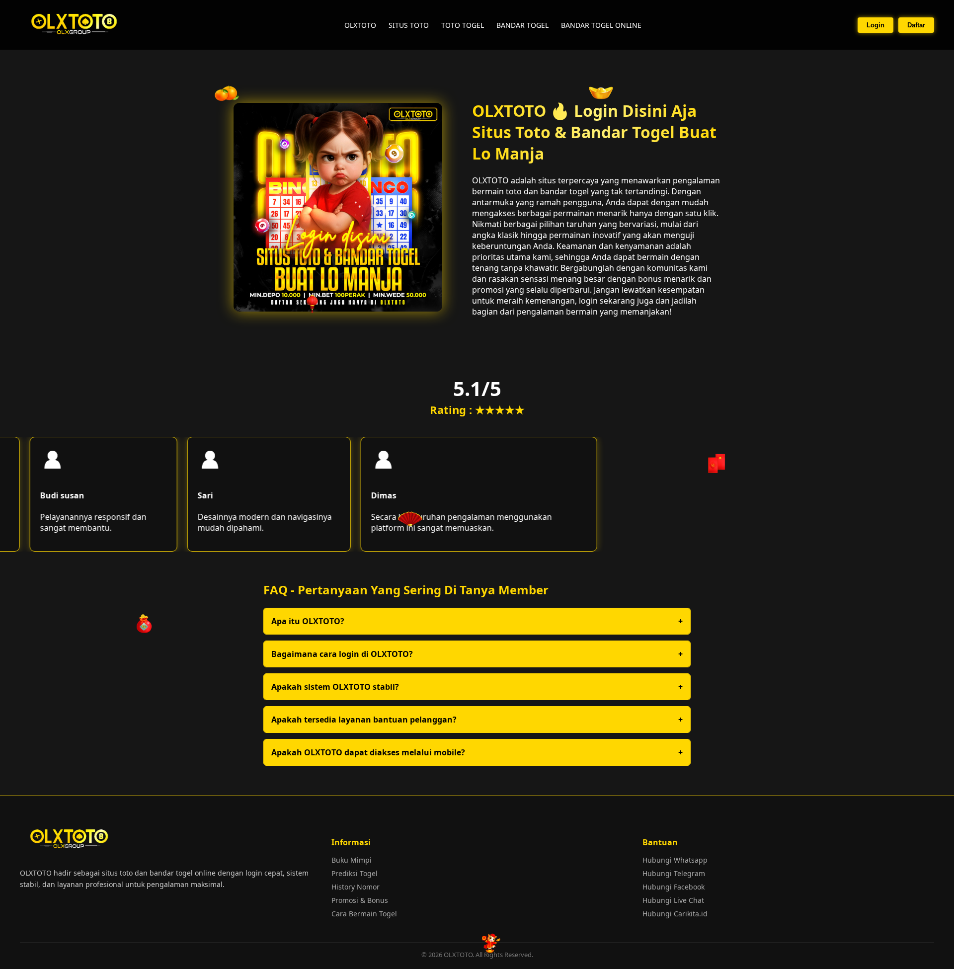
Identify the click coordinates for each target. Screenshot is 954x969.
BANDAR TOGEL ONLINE (601, 25)
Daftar (916, 25)
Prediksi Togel (354, 873)
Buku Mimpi (351, 860)
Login (875, 25)
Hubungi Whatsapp (675, 860)
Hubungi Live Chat (673, 900)
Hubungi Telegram (673, 873)
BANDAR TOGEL (522, 25)
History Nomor (355, 886)
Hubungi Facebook (673, 886)
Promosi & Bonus (359, 900)
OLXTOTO (360, 25)
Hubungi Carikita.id (675, 913)
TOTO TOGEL (462, 25)
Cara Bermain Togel (364, 913)
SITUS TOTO (409, 25)
